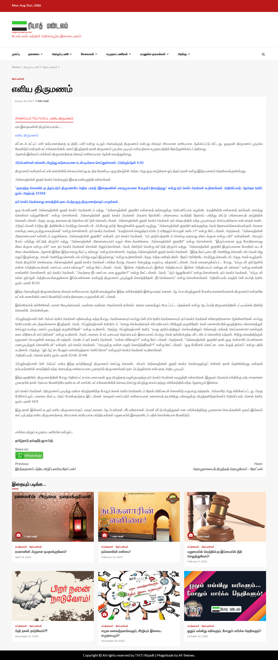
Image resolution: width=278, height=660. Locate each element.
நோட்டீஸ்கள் (18, 78)
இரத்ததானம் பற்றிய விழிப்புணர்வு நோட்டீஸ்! (45, 466)
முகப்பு (16, 54)
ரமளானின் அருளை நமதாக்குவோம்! (53, 517)
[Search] (263, 54)
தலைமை (34, 54)
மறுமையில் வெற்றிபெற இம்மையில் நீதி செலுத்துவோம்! (225, 517)
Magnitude (165, 655)
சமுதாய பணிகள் (117, 54)
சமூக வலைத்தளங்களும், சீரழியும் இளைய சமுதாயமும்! (139, 596)
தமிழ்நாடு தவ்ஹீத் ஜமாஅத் (22, 32)
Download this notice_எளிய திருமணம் (44, 118)
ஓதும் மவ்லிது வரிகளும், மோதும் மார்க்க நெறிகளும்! (225, 596)
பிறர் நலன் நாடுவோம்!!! (53, 596)
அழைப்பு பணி (60, 54)
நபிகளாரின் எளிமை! (139, 517)
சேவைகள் (87, 54)
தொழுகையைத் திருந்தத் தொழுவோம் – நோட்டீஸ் (228, 466)
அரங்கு (182, 54)
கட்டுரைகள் (21, 546)
